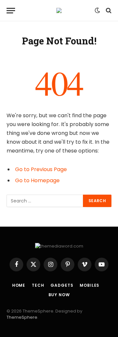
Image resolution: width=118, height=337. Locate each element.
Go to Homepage (37, 180)
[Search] (108, 10)
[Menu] (11, 10)
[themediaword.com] (59, 10)
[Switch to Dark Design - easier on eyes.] (97, 10)
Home (18, 285)
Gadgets (61, 285)
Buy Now (59, 294)
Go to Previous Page (41, 169)
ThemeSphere (22, 317)
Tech (38, 285)
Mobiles (89, 285)
